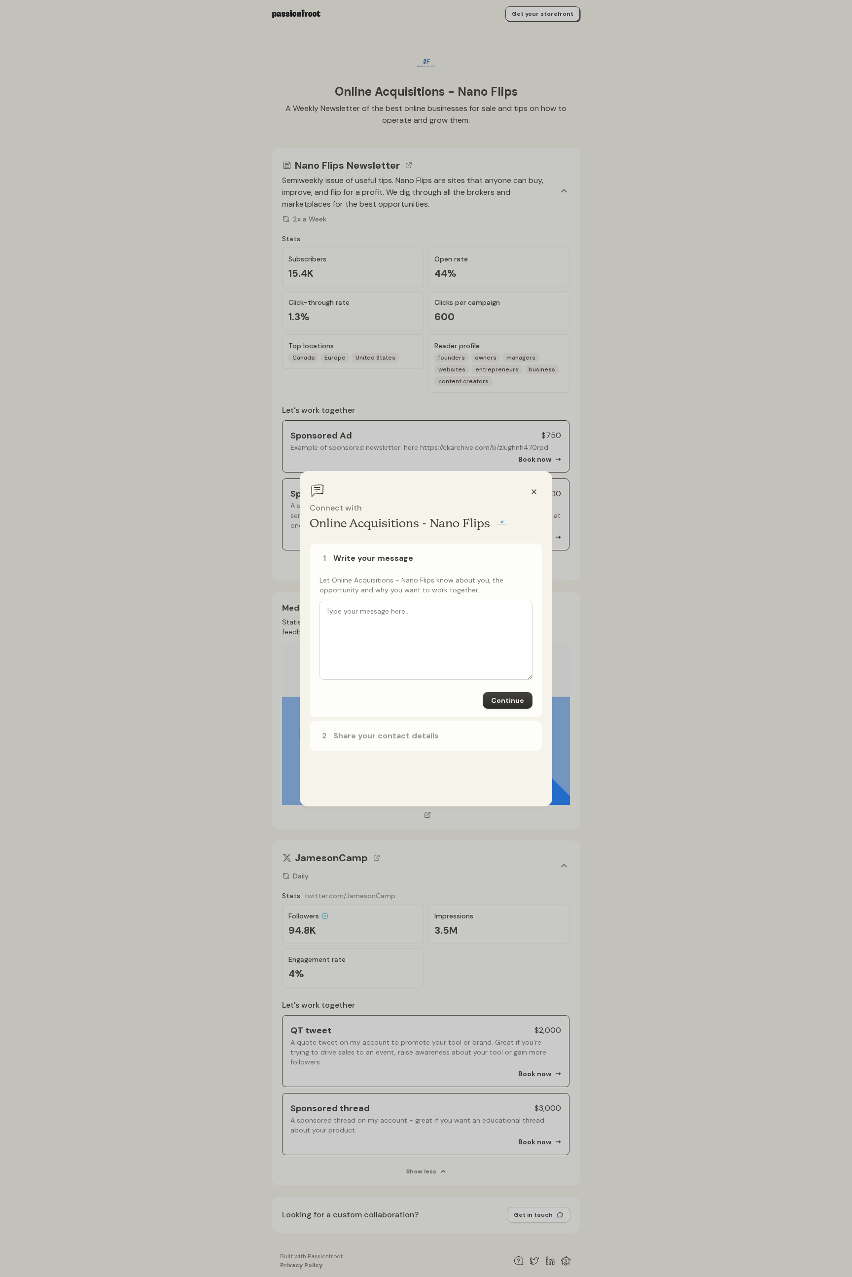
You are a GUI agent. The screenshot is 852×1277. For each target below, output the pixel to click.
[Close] (534, 491)
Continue (507, 700)
